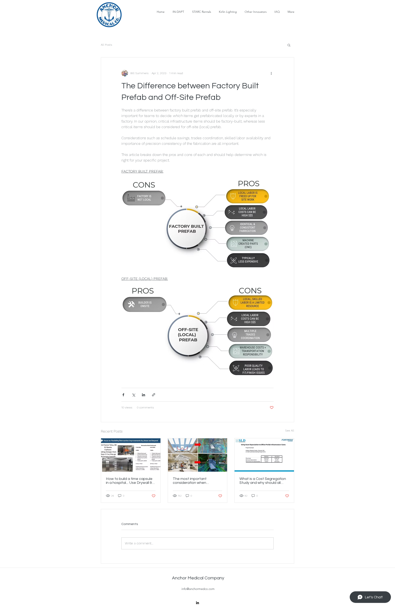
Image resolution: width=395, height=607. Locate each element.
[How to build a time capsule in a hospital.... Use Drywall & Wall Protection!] (130, 455)
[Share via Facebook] (123, 395)
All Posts (106, 44)
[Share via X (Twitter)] (133, 395)
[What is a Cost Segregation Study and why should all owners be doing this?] (264, 455)
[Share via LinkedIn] (143, 395)
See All (289, 430)
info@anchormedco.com (198, 589)
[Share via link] (154, 395)
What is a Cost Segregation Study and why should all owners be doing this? (262, 481)
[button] (289, 45)
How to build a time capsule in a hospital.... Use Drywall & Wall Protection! (129, 481)
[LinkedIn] (197, 603)
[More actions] (271, 73)
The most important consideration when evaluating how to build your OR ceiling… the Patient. (196, 481)
